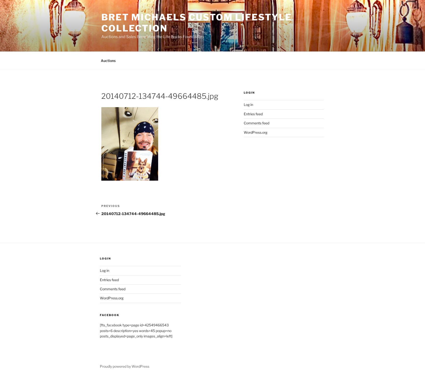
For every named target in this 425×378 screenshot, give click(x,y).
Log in (248, 104)
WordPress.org (255, 132)
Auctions (108, 60)
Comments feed (256, 123)
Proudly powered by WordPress (124, 366)
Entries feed (253, 114)
